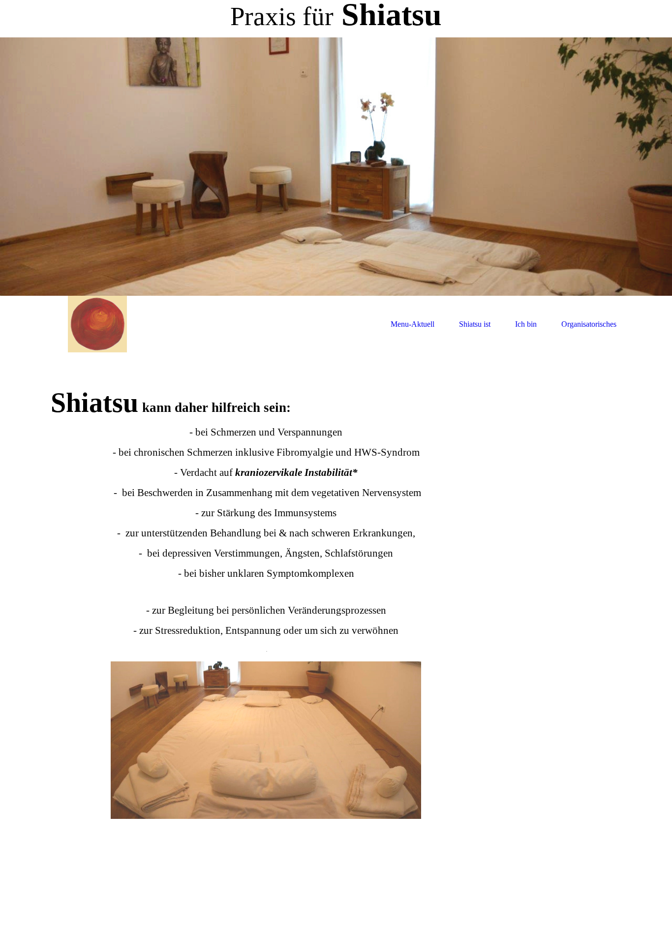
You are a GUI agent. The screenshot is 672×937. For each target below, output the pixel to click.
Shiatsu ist (474, 324)
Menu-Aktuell (412, 324)
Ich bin (526, 324)
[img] (336, 166)
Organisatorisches (588, 324)
